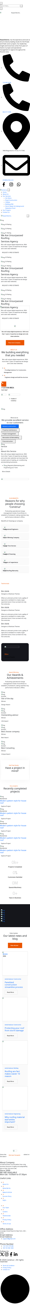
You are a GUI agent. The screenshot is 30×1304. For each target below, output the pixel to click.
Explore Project (6, 806)
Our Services (7, 196)
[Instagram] (11, 184)
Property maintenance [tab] (9, 430)
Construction (17, 979)
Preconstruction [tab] (7, 441)
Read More (10, 992)
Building (16, 1068)
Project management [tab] (9, 434)
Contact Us (6, 212)
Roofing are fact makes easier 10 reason (12, 1074)
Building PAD (9, 204)
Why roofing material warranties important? (15, 1119)
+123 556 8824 (7, 387)
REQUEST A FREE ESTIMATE (10, 252)
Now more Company (14, 343)
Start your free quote (14, 1155)
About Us (5, 194)
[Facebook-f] (4, 184)
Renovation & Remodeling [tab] (10, 437)
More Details (6, 471)
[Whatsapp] (18, 184)
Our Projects (7, 210)
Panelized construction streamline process (14, 985)
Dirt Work (8, 198)
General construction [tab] (9, 426)
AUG (5, 954)
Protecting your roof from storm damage (14, 1029)
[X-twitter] (2, 1254)
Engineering (17, 1114)
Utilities (7, 202)
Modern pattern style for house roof (13, 801)
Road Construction (11, 200)
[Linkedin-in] (16, 1254)
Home (4, 192)
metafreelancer (9, 979)
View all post (14, 945)
